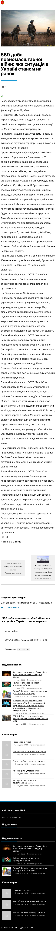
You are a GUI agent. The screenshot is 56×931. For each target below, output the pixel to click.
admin (15, 631)
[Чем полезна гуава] (6, 745)
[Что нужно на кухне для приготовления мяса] (6, 783)
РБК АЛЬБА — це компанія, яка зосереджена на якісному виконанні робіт (30, 718)
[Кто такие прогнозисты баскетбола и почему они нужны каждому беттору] (6, 673)
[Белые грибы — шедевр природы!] (6, 764)
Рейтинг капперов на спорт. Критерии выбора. (26, 684)
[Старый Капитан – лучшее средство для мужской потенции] (6, 694)
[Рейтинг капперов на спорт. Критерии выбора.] (6, 684)
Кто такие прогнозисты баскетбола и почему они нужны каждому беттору (30, 674)
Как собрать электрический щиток (29, 751)
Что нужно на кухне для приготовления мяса (24, 781)
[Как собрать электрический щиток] (6, 754)
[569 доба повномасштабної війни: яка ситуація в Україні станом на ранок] (28, 28)
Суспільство (23, 649)
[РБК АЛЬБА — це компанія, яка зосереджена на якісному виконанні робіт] (6, 718)
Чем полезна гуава (22, 742)
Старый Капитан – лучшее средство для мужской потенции (30, 692)
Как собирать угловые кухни (26, 771)
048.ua (17, 541)
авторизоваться (10, 607)
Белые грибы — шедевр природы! (29, 761)
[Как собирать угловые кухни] (6, 774)
